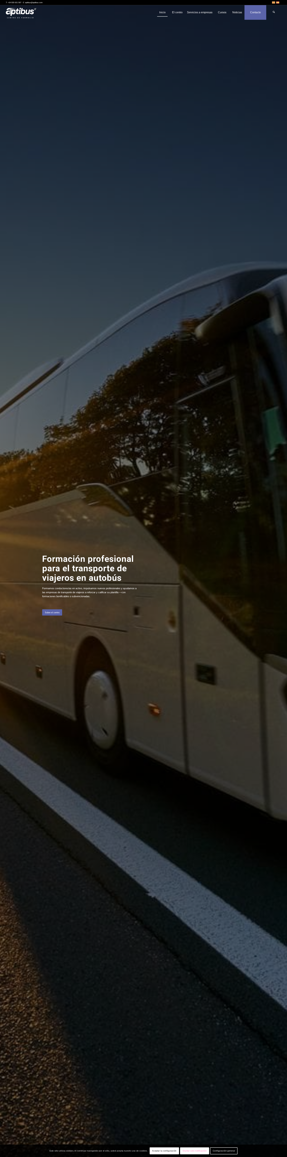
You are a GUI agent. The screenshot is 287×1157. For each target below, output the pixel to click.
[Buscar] (273, 12)
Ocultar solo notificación (195, 1151)
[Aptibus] (23, 12)
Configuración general (224, 1151)
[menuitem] (162, 12)
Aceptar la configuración (164, 1151)
